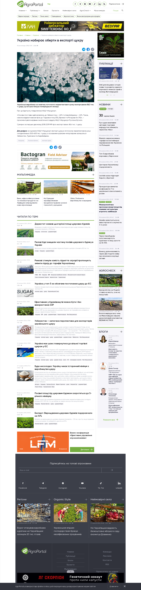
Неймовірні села (69, 11)
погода (37, 250)
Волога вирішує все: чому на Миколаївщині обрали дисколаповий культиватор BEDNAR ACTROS (110, 316)
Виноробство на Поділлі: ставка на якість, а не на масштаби (109, 292)
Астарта (37, 384)
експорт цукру (46, 140)
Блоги (46, 11)
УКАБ (36, 274)
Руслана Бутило (33, 140)
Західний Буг (73, 384)
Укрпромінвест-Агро (48, 386)
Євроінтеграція (23, 16)
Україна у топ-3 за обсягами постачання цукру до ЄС (63, 283)
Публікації (70, 556)
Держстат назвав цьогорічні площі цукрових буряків (62, 224)
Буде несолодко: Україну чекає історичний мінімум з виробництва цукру (62, 367)
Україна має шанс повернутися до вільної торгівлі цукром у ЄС (61, 345)
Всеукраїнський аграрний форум (76, 274)
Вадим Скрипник (60, 384)
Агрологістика (69, 16)
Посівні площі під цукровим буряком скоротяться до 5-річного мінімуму (63, 394)
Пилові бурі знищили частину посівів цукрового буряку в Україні (64, 243)
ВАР (49, 274)
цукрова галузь (67, 337)
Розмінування (56, 16)
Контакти (107, 560)
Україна (36, 35)
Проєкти (55, 11)
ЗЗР (42, 314)
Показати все (109, 420)
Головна (20, 35)
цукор (45, 291)
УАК (40, 274)
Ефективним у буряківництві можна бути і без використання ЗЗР (58, 303)
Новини (28, 35)
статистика (44, 231)
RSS (107, 564)
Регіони (34, 16)
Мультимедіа (99, 11)
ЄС (68, 359)
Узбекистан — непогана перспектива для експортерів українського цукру (63, 322)
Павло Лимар (38, 386)
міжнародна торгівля (75, 359)
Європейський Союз (53, 291)
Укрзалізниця (61, 277)
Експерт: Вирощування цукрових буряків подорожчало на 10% (63, 414)
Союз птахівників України (42, 277)
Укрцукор (21, 140)
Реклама (107, 556)
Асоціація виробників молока (59, 274)
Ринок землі (44, 16)
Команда (107, 552)
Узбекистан (76, 337)
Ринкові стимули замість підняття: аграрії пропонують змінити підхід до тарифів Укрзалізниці (63, 262)
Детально (85, 449)
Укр (48, 4)
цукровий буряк (52, 231)
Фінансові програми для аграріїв (88, 16)
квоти (64, 359)
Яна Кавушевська (72, 314)
